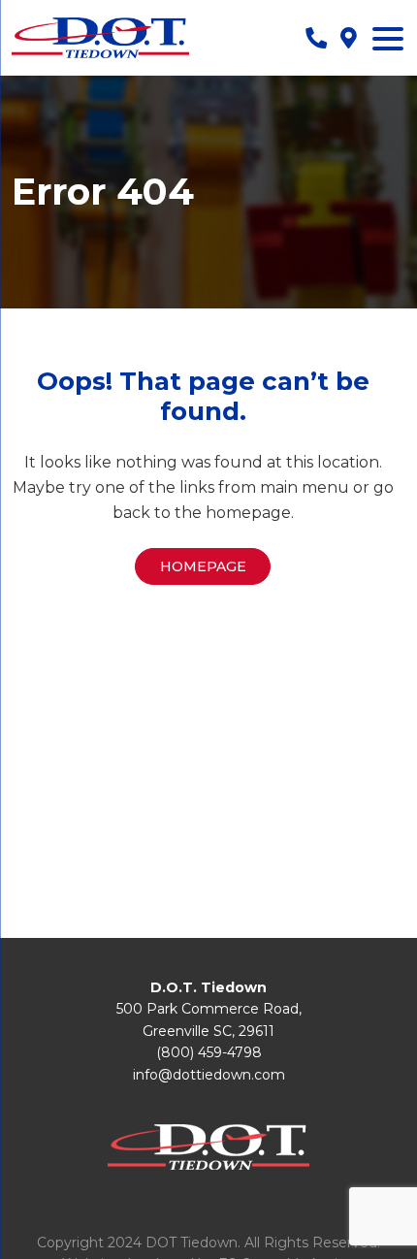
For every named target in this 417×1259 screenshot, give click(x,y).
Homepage (203, 566)
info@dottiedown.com (209, 1074)
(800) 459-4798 (209, 1052)
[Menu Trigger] (387, 37)
